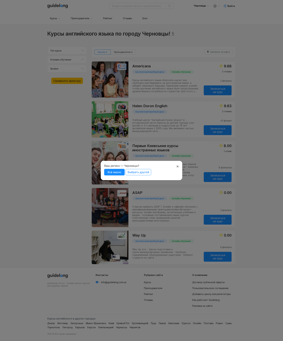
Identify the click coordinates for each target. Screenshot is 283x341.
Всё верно (114, 172)
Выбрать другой (138, 172)
